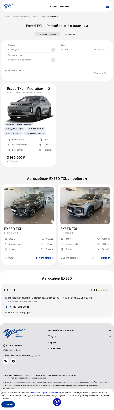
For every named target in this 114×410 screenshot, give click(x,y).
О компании (54, 348)
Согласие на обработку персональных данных (27, 378)
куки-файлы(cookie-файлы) (44, 392)
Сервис (52, 342)
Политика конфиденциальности (17, 375)
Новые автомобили (47, 34)
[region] (57, 300)
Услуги (52, 336)
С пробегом (70, 34)
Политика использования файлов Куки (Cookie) (56, 375)
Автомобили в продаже (61, 330)
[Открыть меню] (108, 6)
